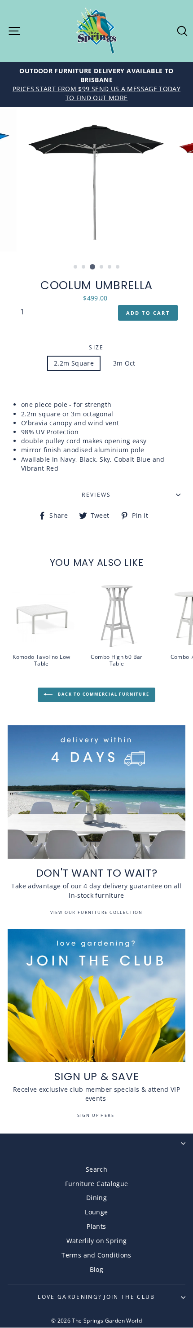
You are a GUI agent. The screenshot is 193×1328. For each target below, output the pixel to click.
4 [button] (102, 267)
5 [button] (110, 267)
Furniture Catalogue (96, 1183)
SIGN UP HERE (96, 1115)
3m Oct (124, 363)
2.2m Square (74, 363)
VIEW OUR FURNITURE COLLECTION (96, 912)
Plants (96, 1226)
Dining (96, 1197)
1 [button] (76, 267)
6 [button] (118, 267)
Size (96, 347)
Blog (96, 1269)
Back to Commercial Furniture (102, 694)
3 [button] (92, 266)
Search (96, 1169)
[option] (96, 84)
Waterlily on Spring (96, 1240)
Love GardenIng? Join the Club (96, 1296)
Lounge (96, 1212)
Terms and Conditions (96, 1255)
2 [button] (84, 267)
